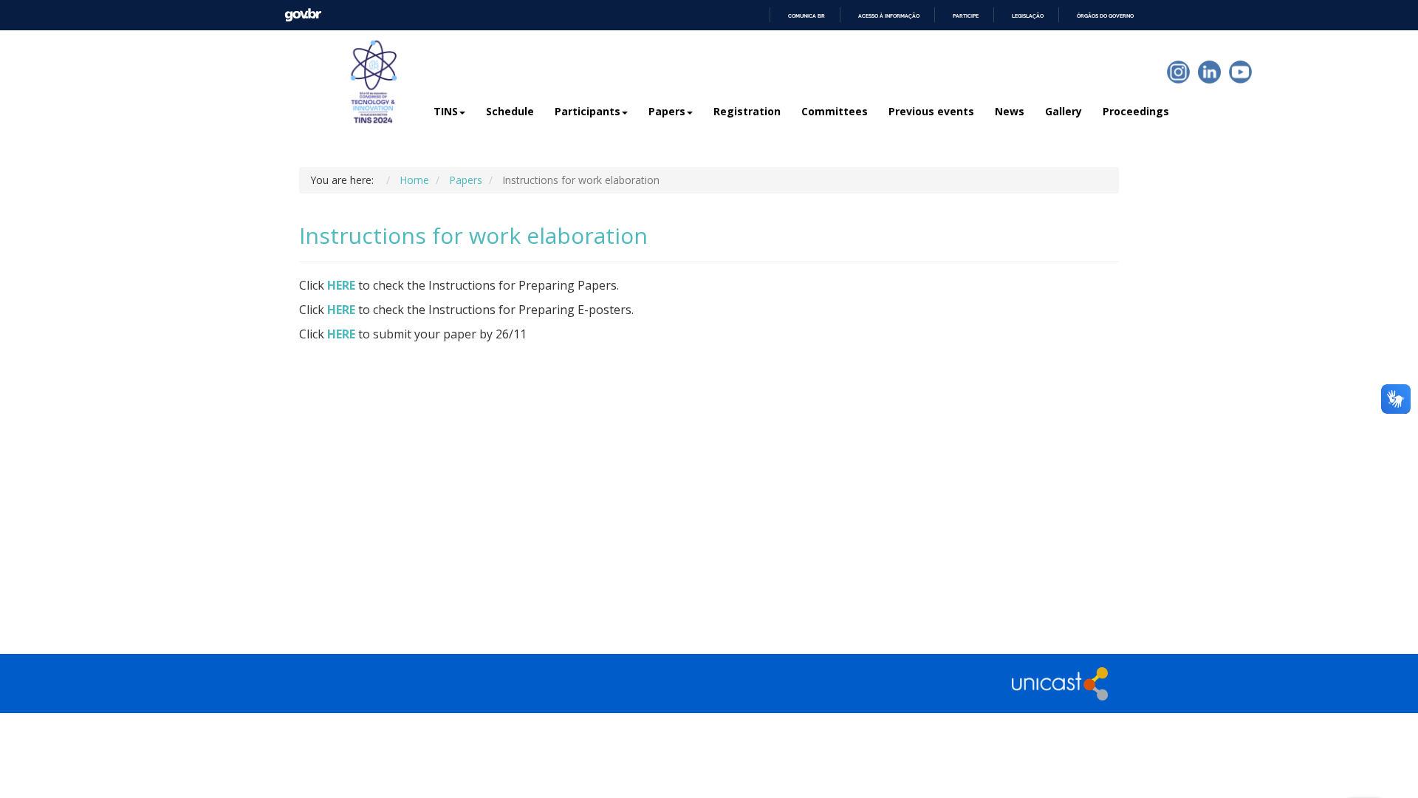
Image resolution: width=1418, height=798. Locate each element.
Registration (747, 111)
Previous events (931, 111)
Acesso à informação (888, 16)
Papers (666, 111)
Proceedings (1136, 111)
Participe (966, 16)
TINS (446, 111)
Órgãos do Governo (1105, 16)
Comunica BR (806, 16)
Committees (834, 111)
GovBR (302, 15)
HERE (341, 285)
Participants (587, 111)
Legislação (1028, 16)
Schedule (510, 111)
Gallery (1063, 111)
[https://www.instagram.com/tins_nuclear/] (1178, 72)
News (1009, 111)
